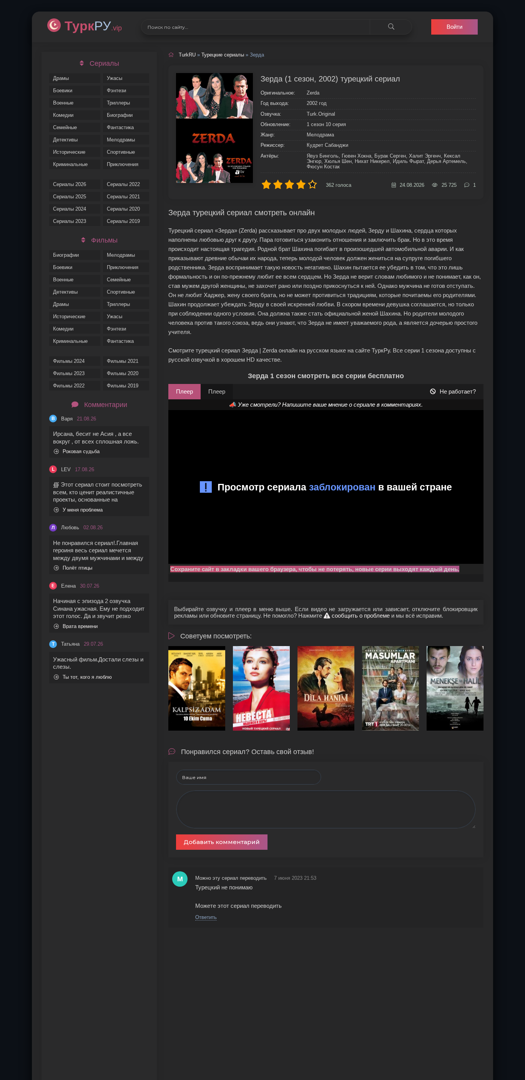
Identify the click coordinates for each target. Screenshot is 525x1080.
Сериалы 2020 (123, 209)
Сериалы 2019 (123, 221)
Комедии (63, 115)
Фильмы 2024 (69, 361)
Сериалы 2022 (123, 184)
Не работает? (458, 391)
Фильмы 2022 (69, 386)
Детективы (65, 140)
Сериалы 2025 (69, 196)
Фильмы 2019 (122, 386)
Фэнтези (116, 90)
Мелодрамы (121, 140)
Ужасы (114, 78)
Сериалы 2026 (69, 184)
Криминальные (70, 164)
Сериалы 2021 (123, 196)
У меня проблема (83, 509)
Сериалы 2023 (69, 221)
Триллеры (118, 103)
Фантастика (120, 127)
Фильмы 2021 (122, 361)
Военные (63, 103)
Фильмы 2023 (69, 373)
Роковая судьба (81, 451)
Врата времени (80, 626)
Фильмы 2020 (122, 373)
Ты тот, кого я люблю (87, 677)
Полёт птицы (77, 567)
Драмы (61, 78)
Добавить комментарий (222, 842)
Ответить (206, 917)
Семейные (65, 127)
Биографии (120, 115)
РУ (93, 25)
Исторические (69, 152)
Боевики (62, 90)
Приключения (122, 164)
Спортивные (121, 152)
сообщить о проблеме (360, 615)
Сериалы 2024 (69, 209)
